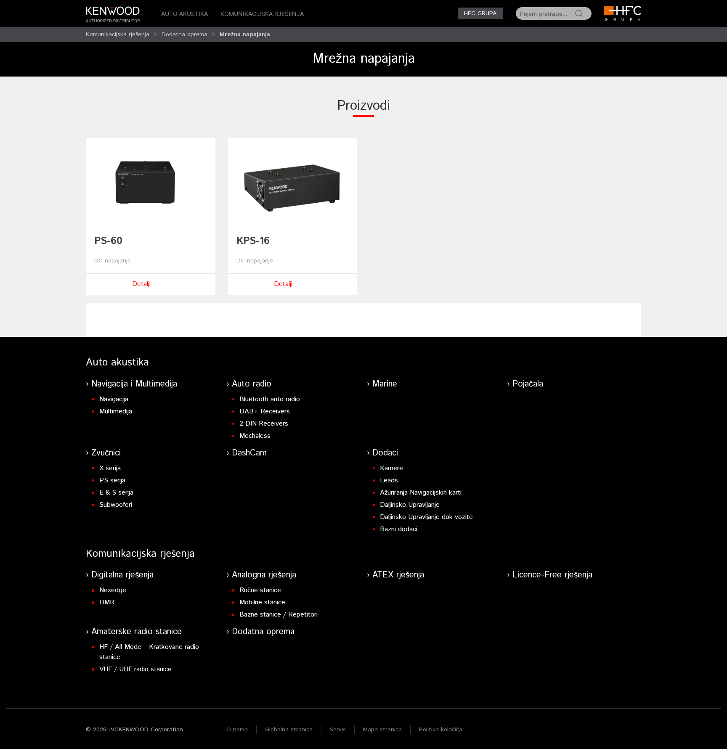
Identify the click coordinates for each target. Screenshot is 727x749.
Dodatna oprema (184, 34)
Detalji (141, 284)
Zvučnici (106, 453)
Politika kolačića (440, 729)
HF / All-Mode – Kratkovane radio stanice (149, 652)
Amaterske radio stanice (136, 632)
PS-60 (108, 241)
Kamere (391, 468)
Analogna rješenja (264, 575)
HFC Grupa (480, 13)
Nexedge (112, 590)
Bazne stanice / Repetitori (278, 614)
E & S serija (116, 493)
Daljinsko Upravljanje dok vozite (426, 517)
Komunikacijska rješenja (262, 13)
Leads (389, 480)
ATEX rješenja (398, 575)
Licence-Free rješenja (552, 575)
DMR (106, 602)
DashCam (249, 453)
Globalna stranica (289, 729)
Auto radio (251, 384)
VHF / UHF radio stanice (135, 669)
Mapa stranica (382, 729)
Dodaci (385, 453)
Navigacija (113, 399)
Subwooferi (115, 505)
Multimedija (115, 411)
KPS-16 (253, 241)
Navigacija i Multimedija (134, 384)
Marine (384, 384)
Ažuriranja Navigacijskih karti (421, 493)
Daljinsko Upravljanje (410, 505)
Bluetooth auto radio (269, 399)
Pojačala (527, 384)
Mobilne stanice (262, 602)
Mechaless (255, 436)
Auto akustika (184, 13)
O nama (237, 729)
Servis (338, 729)
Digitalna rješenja (122, 575)
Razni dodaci (398, 529)
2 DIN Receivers (263, 424)
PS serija (112, 480)
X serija (110, 468)
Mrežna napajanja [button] (245, 34)
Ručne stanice (260, 590)
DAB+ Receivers (264, 411)
